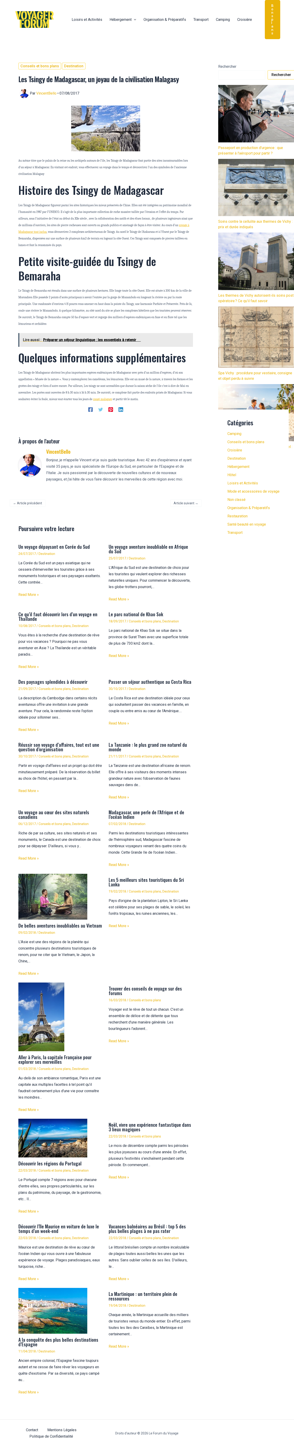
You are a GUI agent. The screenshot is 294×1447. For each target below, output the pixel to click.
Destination (73, 66)
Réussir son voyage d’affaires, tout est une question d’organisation (58, 747)
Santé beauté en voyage (246, 524)
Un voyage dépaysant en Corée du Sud (54, 546)
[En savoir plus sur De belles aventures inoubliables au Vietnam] (52, 896)
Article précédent (27, 503)
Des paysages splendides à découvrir (53, 681)
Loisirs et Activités (242, 483)
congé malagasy (102, 399)
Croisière (234, 450)
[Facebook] (90, 409)
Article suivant (186, 503)
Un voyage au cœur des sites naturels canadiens (53, 814)
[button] (134, 19)
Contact (32, 1430)
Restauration (237, 516)
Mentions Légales (61, 1430)
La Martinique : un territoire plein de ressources (143, 1296)
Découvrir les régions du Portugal (50, 1163)
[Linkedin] (121, 409)
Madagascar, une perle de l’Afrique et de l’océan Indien (146, 814)
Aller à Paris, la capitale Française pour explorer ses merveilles (55, 1059)
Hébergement (238, 466)
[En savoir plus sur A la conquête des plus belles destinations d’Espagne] (52, 1310)
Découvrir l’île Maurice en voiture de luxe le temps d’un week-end (58, 1228)
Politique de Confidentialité (51, 1436)
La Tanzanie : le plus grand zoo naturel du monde (148, 747)
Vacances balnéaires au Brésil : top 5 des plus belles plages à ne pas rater (147, 1228)
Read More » (28, 594)
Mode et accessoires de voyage (253, 491)
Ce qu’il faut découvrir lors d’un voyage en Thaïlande (57, 616)
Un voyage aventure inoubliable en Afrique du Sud (148, 549)
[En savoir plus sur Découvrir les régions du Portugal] (52, 1138)
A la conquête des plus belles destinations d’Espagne (58, 1342)
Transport (235, 532)
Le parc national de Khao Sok (136, 614)
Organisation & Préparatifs (248, 508)
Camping (234, 434)
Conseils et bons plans (39, 66)
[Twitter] (100, 409)
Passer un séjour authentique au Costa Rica (150, 681)
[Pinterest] (110, 409)
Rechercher (227, 66)
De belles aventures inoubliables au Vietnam (60, 925)
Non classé (236, 499)
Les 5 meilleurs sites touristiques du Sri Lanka (146, 882)
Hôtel (231, 475)
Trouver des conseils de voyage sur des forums (145, 990)
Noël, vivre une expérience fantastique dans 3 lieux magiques (150, 1127)
